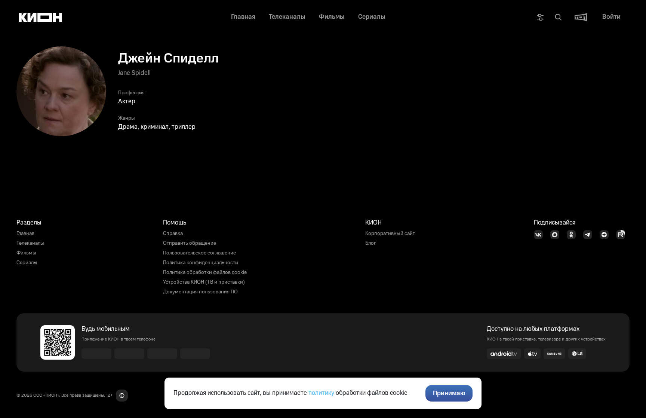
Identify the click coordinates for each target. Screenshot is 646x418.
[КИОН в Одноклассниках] (573, 234)
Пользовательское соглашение (199, 253)
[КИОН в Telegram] (590, 234)
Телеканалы (30, 243)
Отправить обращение (189, 243)
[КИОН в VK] (540, 234)
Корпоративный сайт (390, 233)
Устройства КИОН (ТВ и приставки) (204, 282)
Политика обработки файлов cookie (205, 272)
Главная (25, 233)
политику (321, 392)
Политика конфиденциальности (200, 262)
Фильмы (26, 253)
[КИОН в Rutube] (623, 234)
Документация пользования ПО (200, 292)
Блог (370, 243)
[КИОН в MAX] (557, 234)
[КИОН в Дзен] (606, 234)
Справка (173, 233)
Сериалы (26, 262)
